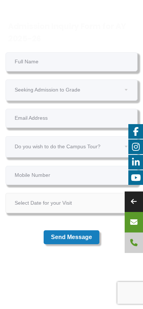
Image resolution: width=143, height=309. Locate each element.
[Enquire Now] (134, 222)
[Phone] (134, 242)
